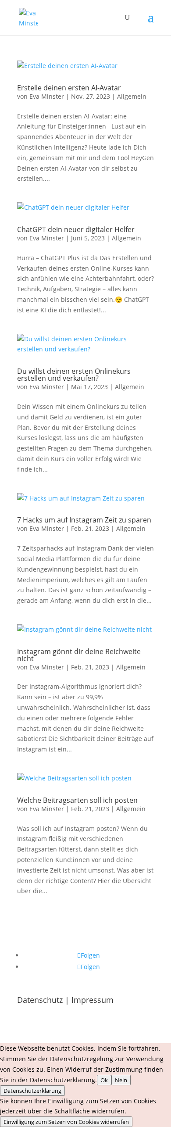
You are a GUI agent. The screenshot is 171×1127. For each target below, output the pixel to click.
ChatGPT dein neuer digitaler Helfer (76, 229)
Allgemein (131, 96)
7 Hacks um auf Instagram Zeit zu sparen (84, 520)
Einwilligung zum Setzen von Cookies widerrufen (66, 1122)
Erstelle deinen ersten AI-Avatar (69, 88)
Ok (104, 1080)
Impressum (92, 1000)
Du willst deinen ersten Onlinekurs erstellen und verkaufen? (74, 374)
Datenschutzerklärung (32, 1091)
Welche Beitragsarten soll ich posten (77, 800)
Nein (121, 1080)
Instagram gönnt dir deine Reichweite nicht (79, 655)
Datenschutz (40, 1000)
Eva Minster (46, 96)
